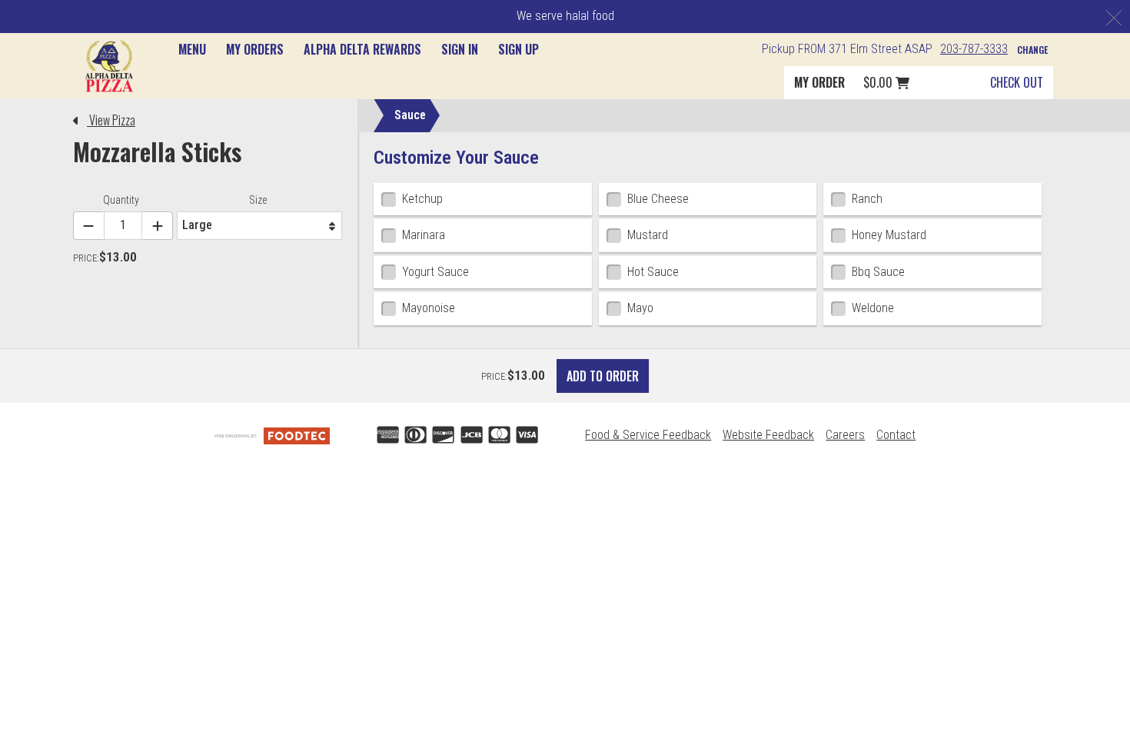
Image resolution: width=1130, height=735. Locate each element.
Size (258, 200)
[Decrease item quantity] (88, 225)
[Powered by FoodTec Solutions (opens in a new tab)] (272, 434)
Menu (192, 49)
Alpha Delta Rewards (362, 49)
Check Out (1016, 82)
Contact (896, 434)
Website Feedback (768, 434)
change (1032, 49)
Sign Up (518, 49)
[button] (109, 65)
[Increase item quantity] (157, 225)
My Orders (255, 49)
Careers (845, 434)
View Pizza (111, 120)
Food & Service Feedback (648, 434)
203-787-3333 (974, 49)
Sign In (459, 49)
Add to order (603, 376)
